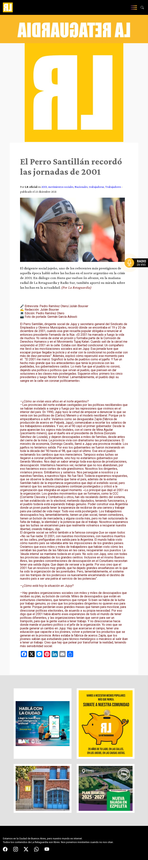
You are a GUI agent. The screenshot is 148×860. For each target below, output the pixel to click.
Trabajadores (113, 186)
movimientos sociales (60, 186)
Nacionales (81, 186)
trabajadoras (96, 186)
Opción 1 (137, 269)
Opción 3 (137, 272)
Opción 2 (137, 270)
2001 (44, 186)
